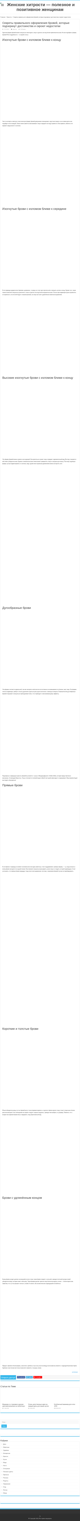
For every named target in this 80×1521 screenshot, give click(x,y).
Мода (4, 1462)
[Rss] (40, 1516)
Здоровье (6, 1450)
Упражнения (6, 1484)
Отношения (6, 1468)
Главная (2, 17)
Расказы (5, 1478)
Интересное (6, 1453)
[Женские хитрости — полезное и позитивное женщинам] (40, 6)
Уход (4, 1487)
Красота (9, 17)
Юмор (5, 1493)
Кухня (5, 1459)
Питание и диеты (8, 1471)
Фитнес (5, 1490)
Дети (4, 1444)
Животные (6, 1447)
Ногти (5, 1465)
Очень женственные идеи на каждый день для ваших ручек (38, 1405)
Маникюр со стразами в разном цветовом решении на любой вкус (13, 1405)
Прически (6, 1474)
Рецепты (5, 1481)
